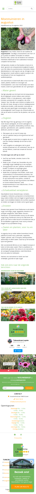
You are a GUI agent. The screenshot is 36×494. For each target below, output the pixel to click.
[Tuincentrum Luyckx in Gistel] (18, 3)
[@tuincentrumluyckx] (10, 341)
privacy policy (22, 384)
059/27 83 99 (19, 399)
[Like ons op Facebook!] (15, 435)
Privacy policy (18, 438)
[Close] (31, 461)
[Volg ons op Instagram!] (21, 435)
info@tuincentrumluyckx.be (18, 402)
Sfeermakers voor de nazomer (12, 271)
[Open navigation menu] (3, 8)
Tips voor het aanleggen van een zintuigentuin (13, 289)
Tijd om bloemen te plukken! (11, 307)
